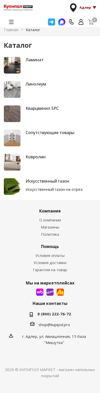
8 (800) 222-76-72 (54, 313)
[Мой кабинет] (81, 22)
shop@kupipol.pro (54, 324)
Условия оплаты (50, 255)
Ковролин (36, 157)
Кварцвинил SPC (42, 108)
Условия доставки (50, 262)
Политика (50, 234)
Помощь (50, 246)
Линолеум (36, 84)
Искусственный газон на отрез (54, 189)
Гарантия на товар (50, 269)
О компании (50, 219)
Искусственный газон (47, 181)
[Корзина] (91, 22)
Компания (50, 211)
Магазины (50, 227)
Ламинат (35, 60)
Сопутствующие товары (50, 132)
